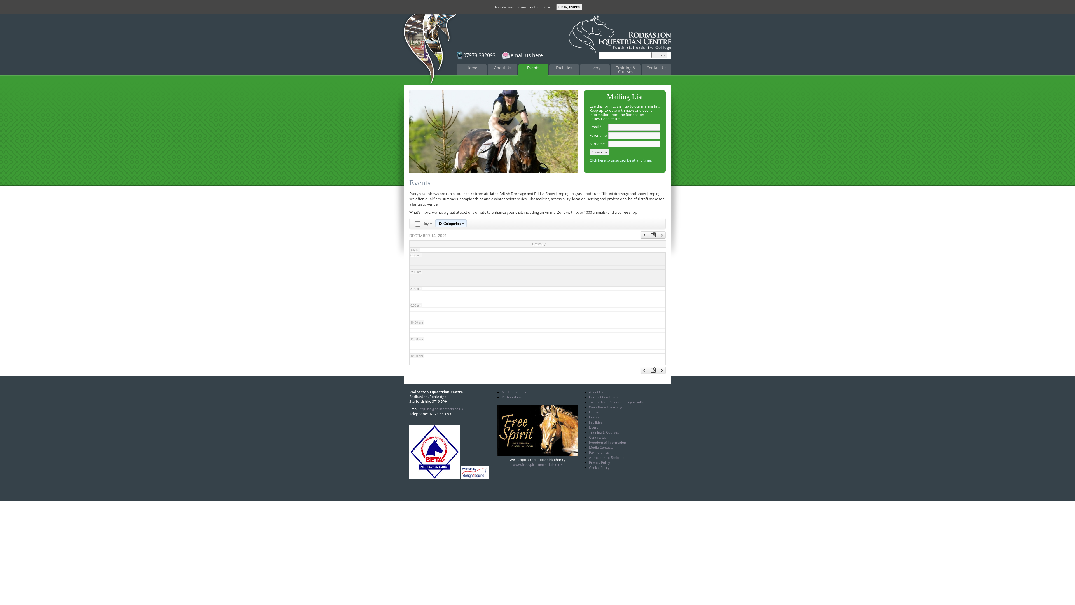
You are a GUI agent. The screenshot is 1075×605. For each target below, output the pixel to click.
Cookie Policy (599, 467)
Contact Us (656, 67)
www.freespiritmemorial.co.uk (537, 464)
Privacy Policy (599, 462)
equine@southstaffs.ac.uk (441, 408)
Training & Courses (625, 69)
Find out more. (539, 7)
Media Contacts (514, 392)
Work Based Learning (605, 407)
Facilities (564, 67)
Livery (595, 67)
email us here (527, 55)
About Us (502, 67)
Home (471, 67)
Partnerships (512, 397)
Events (533, 67)
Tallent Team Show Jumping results (616, 402)
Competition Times (603, 397)
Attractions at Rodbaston (608, 457)
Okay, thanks (569, 7)
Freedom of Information (607, 442)
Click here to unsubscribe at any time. (621, 160)
